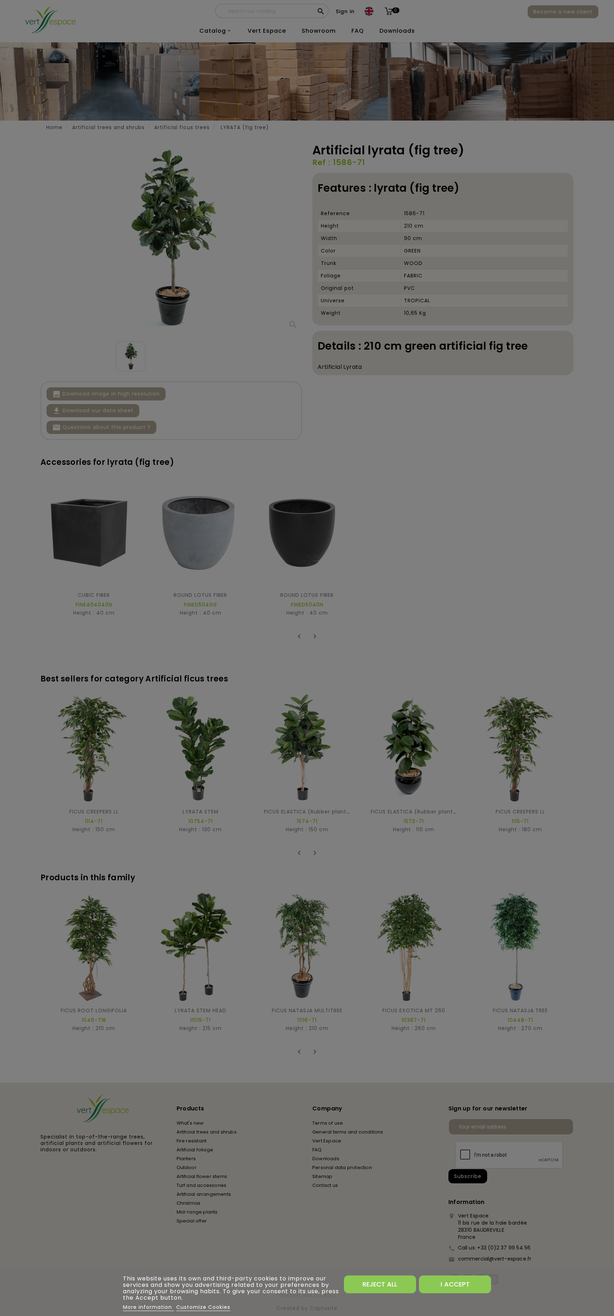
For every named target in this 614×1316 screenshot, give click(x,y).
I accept (455, 1284)
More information (148, 1307)
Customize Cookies (203, 1307)
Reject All (379, 1284)
